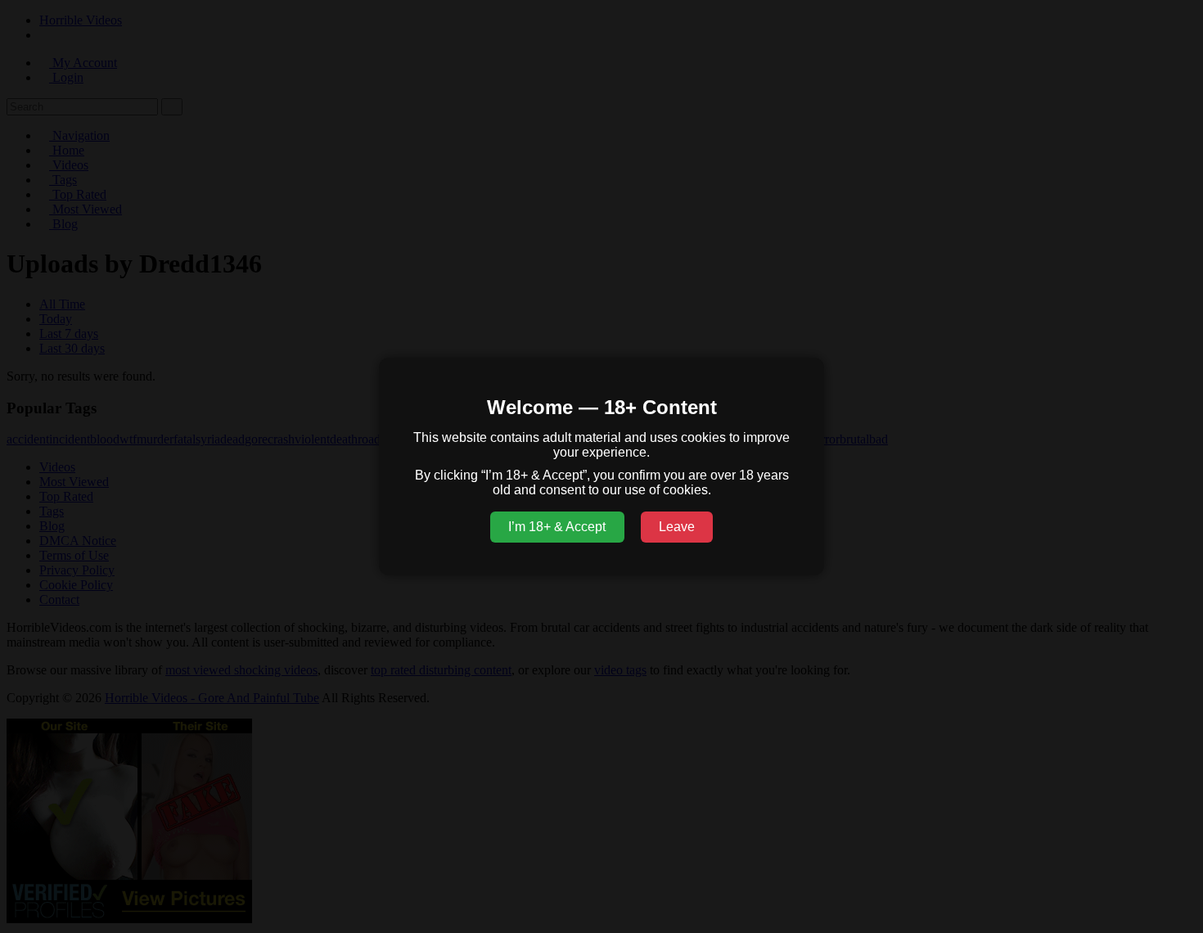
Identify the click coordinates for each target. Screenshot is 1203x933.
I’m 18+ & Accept (557, 527)
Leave (677, 527)
